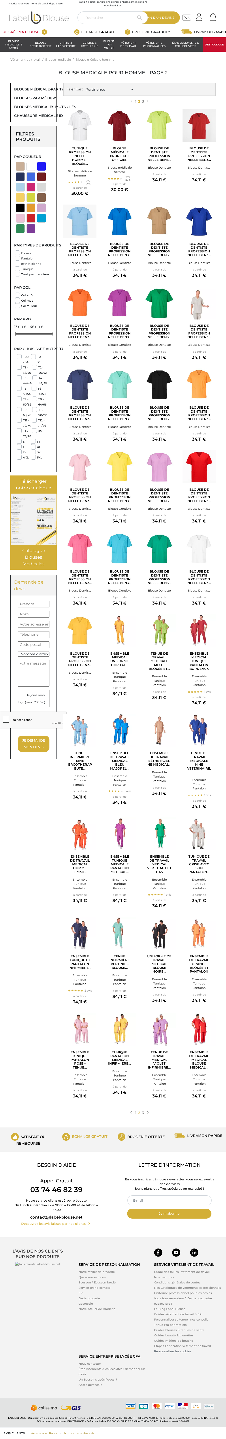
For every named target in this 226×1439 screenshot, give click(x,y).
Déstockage (214, 44)
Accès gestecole (90, 1384)
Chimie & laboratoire (66, 44)
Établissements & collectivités (185, 44)
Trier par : (75, 89)
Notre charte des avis (79, 1433)
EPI (81, 1293)
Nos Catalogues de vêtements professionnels (187, 1287)
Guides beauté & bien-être (173, 1335)
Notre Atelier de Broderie (97, 1309)
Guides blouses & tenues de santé (179, 1330)
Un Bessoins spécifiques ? (98, 1379)
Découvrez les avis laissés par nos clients (56, 1224)
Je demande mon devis (33, 743)
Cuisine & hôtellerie (89, 44)
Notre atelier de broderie (97, 1272)
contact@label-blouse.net (56, 1217)
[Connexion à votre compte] (200, 15)
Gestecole (86, 1303)
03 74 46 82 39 (56, 1189)
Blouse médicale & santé (13, 44)
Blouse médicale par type (33, 89)
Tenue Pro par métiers (170, 1324)
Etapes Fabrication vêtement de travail (182, 1346)
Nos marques (164, 1277)
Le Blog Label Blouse (169, 1309)
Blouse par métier (109, 44)
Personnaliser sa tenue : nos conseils (181, 1319)
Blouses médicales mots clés (33, 107)
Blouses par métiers (33, 98)
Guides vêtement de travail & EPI (178, 1314)
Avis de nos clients (44, 1433)
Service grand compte (95, 1287)
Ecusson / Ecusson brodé (97, 1282)
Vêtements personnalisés (154, 44)
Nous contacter (90, 1363)
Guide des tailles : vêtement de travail (182, 1272)
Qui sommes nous (92, 1277)
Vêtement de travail (128, 44)
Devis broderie (89, 1298)
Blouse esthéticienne (41, 44)
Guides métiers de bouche (173, 1340)
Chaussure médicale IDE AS (33, 116)
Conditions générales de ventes (177, 1282)
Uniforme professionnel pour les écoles (183, 1293)
